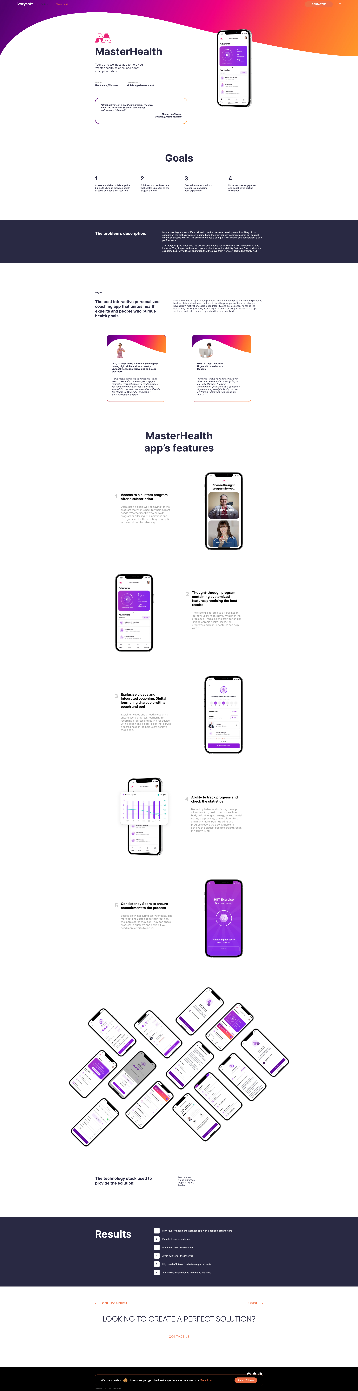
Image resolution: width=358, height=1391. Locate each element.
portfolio (44, 4)
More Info (206, 1380)
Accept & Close (246, 1380)
